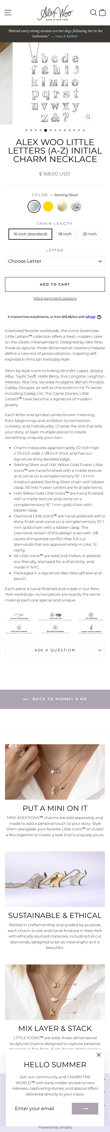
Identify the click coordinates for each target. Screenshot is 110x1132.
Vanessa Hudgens (56, 382)
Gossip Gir (33, 393)
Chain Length (55, 223)
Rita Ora (29, 382)
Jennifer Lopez (74, 370)
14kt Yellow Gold (62, 206)
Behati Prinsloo (89, 382)
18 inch (65, 234)
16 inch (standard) (30, 234)
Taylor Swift (25, 376)
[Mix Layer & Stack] (55, 992)
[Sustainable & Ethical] (55, 879)
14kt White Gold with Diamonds (76, 206)
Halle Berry (48, 376)
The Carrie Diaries (61, 393)
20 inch (90, 234)
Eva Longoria (73, 376)
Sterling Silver (34, 206)
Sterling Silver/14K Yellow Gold (48, 206)
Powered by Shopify (55, 1127)
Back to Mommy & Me (59, 699)
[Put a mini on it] (55, 772)
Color (55, 195)
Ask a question (55, 650)
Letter (55, 250)
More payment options (55, 298)
